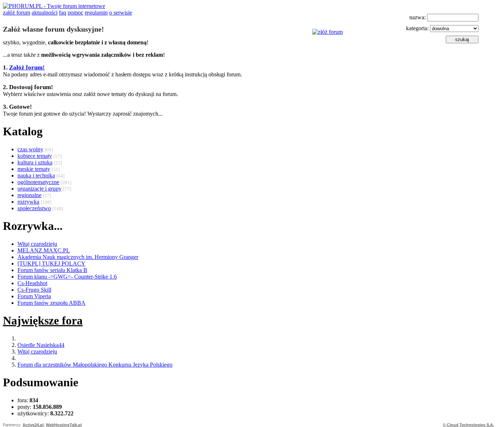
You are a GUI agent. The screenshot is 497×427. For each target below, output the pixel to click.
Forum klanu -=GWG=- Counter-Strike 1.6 (67, 277)
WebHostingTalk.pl (64, 425)
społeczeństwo (34, 208)
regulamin (96, 12)
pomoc (75, 12)
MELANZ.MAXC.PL (43, 250)
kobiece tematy (34, 156)
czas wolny (30, 149)
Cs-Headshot (32, 283)
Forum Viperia (34, 296)
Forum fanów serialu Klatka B (52, 270)
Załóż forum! (27, 67)
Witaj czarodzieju (37, 244)
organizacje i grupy (39, 188)
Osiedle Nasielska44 (40, 345)
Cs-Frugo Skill (34, 290)
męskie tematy (33, 169)
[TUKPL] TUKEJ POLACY (51, 263)
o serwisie (120, 12)
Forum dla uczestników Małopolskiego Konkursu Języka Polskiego (94, 365)
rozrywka (28, 202)
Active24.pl (33, 425)
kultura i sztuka (34, 162)
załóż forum (16, 12)
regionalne (29, 195)
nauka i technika (36, 175)
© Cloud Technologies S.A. (468, 425)
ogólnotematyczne (38, 182)
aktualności (44, 12)
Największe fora (43, 320)
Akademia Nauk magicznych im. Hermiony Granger (77, 257)
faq (62, 12)
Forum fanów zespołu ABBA (51, 303)
